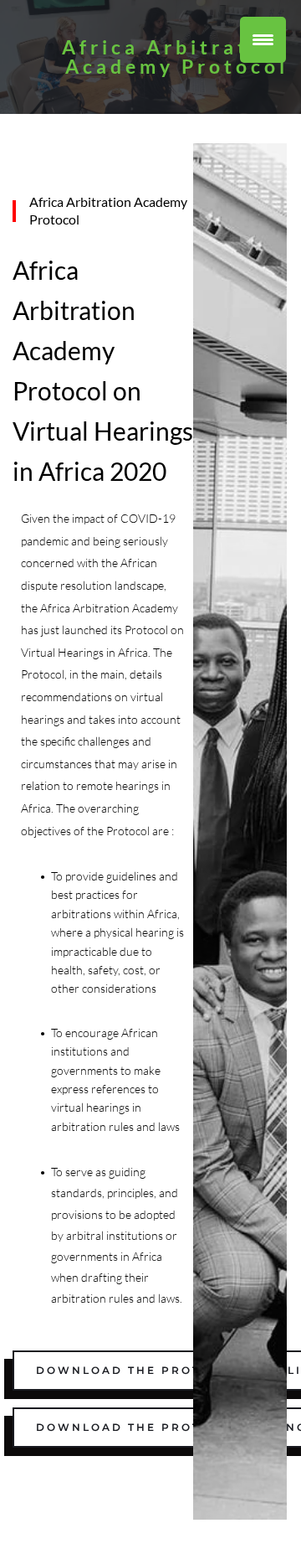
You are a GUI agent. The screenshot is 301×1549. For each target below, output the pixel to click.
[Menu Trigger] (263, 40)
